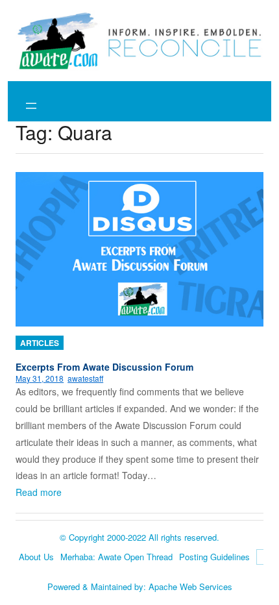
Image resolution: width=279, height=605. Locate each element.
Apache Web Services (190, 586)
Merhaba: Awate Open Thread (116, 556)
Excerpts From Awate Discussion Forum (104, 366)
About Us (36, 556)
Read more (39, 492)
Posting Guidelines (214, 556)
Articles (39, 343)
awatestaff (85, 378)
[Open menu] (31, 106)
